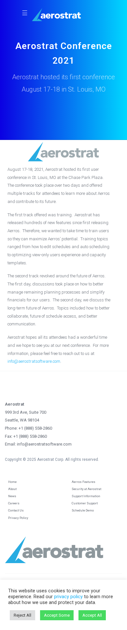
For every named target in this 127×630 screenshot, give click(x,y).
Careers (14, 503)
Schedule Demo (83, 510)
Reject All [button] (22, 615)
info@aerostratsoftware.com (33, 361)
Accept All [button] (92, 615)
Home (12, 482)
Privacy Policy (18, 518)
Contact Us (16, 510)
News (12, 496)
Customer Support (85, 503)
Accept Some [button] (57, 615)
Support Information (86, 496)
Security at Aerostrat (86, 489)
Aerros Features (83, 482)
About (12, 489)
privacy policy (68, 596)
